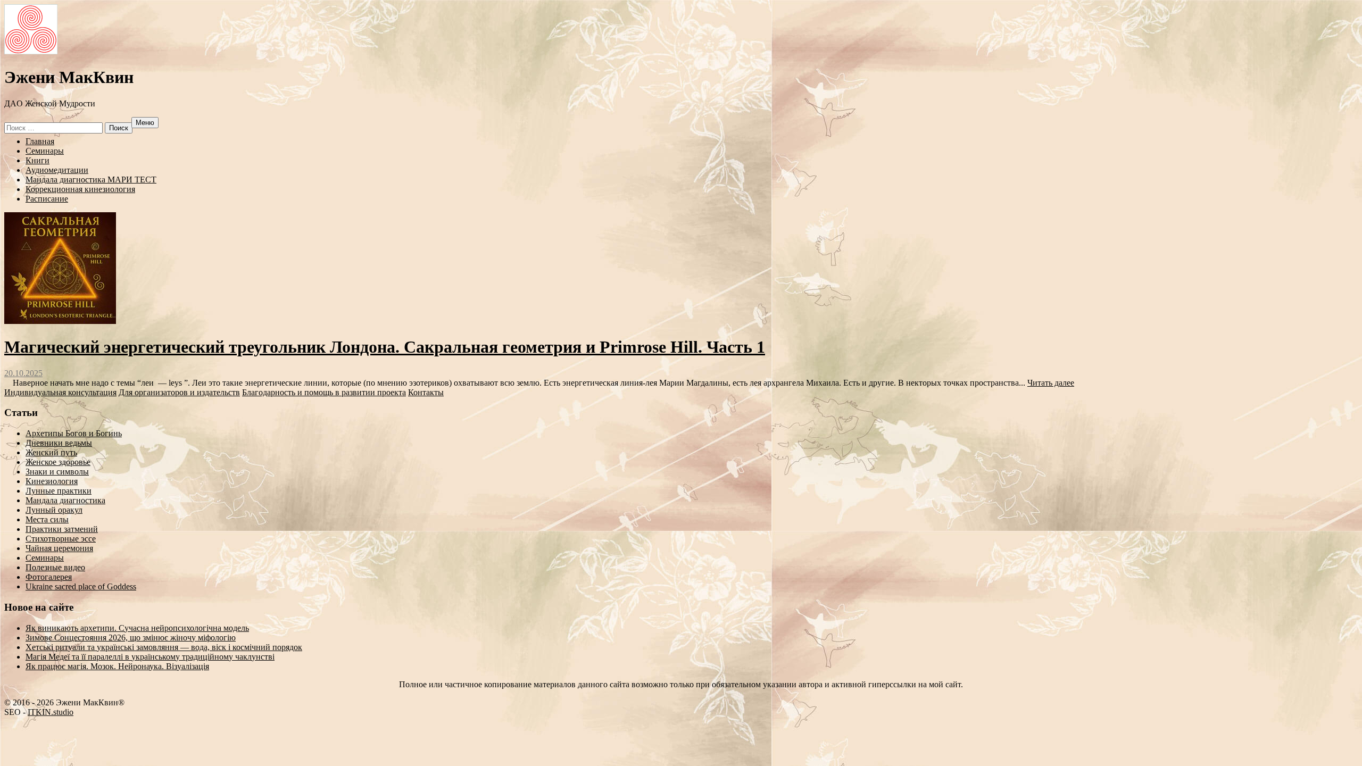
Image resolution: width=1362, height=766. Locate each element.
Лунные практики (59, 490)
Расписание (47, 198)
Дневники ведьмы (59, 442)
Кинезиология (52, 481)
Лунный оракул (54, 509)
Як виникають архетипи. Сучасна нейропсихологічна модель (137, 627)
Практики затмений (62, 529)
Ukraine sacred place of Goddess (81, 586)
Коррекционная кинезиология (80, 189)
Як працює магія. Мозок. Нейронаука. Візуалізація (117, 666)
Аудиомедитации (57, 169)
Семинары (45, 150)
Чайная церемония (59, 548)
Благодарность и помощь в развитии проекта (324, 392)
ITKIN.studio (50, 712)
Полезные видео (55, 567)
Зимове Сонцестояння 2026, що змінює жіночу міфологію (131, 637)
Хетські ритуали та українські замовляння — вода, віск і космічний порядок (164, 647)
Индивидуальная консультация (60, 392)
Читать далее (1050, 382)
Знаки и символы (57, 471)
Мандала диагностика (65, 500)
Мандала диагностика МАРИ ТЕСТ (91, 179)
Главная (40, 141)
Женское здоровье (58, 462)
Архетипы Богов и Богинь (74, 433)
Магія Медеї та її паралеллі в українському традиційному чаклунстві (150, 656)
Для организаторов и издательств (179, 392)
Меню (145, 123)
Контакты (426, 392)
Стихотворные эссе (61, 538)
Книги (37, 160)
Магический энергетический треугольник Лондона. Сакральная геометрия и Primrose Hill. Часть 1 (384, 346)
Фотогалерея (49, 576)
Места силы (47, 519)
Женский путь (51, 452)
